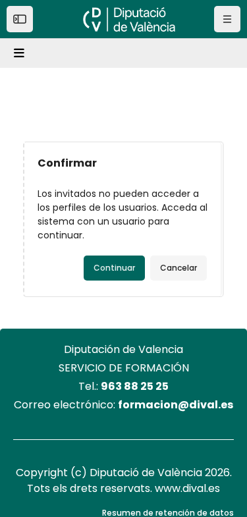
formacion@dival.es (175, 404)
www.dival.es (187, 488)
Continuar (114, 267)
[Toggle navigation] (21, 53)
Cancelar (178, 267)
